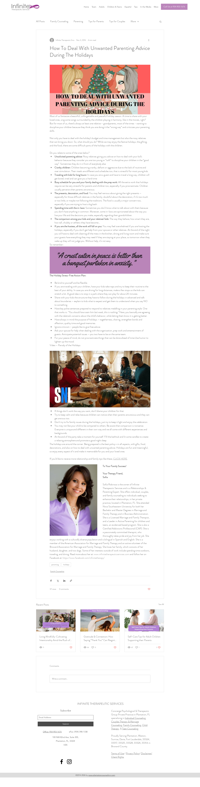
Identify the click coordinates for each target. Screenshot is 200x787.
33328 (129, 743)
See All (161, 604)
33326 (137, 743)
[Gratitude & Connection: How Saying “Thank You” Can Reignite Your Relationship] (100, 620)
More (133, 21)
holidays (66, 564)
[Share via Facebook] (51, 580)
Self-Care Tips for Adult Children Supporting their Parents (144, 638)
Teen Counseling (130, 728)
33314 (145, 743)
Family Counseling (59, 21)
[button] (160, 21)
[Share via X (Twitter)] (57, 580)
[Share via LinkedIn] (64, 580)
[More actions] (148, 40)
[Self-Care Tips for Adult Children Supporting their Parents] (144, 620)
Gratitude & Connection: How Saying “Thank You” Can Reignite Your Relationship (100, 638)
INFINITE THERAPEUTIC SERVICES (100, 704)
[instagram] (69, 761)
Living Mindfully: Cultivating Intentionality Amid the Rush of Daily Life (54, 638)
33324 (145, 739)
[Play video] (100, 379)
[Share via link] (71, 580)
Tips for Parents (96, 21)
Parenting (78, 21)
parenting (55, 564)
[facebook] (61, 761)
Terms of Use (117, 753)
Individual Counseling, (135, 718)
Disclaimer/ (146, 753)
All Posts (40, 21)
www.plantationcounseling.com (101, 775)
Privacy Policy (133, 753)
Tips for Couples (117, 21)
